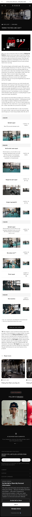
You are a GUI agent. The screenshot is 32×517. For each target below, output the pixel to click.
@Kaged (20, 397)
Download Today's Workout (15, 327)
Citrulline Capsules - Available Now (16, 1)
